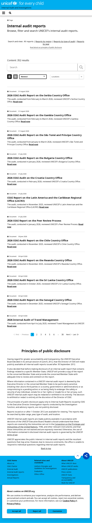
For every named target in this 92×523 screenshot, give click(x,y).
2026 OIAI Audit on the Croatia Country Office (34, 177)
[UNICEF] (22, 3)
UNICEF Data (66, 475)
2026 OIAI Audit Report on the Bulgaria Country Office (39, 158)
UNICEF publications (69, 469)
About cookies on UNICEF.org (21, 491)
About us (10, 463)
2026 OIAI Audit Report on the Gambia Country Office (39, 115)
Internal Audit (12, 469)
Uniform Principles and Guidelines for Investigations (45, 467)
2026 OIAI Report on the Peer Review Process (34, 220)
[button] (86, 455)
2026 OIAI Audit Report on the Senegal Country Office (39, 300)
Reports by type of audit (64, 41)
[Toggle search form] (10, 13)
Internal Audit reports (15, 472)
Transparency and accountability (68, 479)
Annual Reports (13, 478)
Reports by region (43, 41)
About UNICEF (67, 460)
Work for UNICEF (68, 483)
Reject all (37, 511)
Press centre (66, 472)
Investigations (12, 475)
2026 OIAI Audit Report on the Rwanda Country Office (39, 260)
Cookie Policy (69, 500)
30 (62, 334)
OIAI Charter (12, 466)
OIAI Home (12, 460)
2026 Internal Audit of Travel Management (32, 319)
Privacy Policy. (14, 503)
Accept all (16, 511)
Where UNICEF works (69, 466)
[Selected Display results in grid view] (15, 76)
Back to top (46, 448)
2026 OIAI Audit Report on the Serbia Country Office (38, 95)
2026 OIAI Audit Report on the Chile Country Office (37, 240)
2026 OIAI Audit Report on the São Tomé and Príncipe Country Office (44, 136)
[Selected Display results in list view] (9, 76)
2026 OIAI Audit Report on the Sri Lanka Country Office (40, 280)
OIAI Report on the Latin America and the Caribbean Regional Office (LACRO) (44, 199)
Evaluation (38, 471)
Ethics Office (39, 474)
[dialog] (46, 501)
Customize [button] (57, 511)
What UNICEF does (68, 463)
